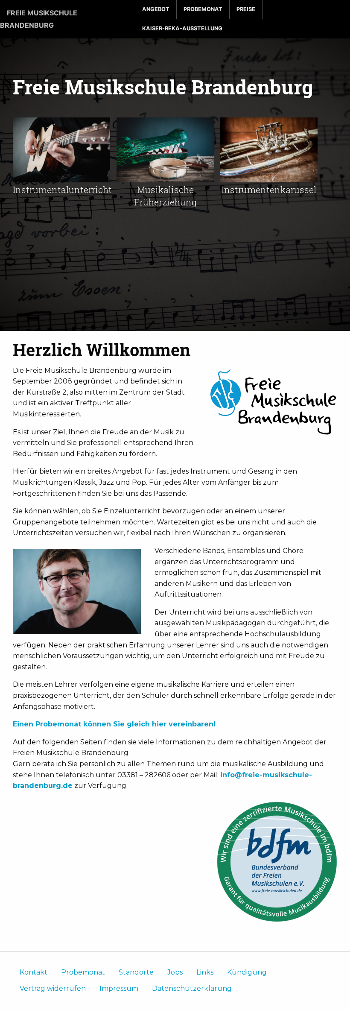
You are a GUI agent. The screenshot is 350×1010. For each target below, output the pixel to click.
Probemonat (203, 9)
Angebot (155, 9)
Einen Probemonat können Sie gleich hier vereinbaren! (114, 724)
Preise (245, 9)
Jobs (175, 972)
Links (204, 972)
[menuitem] (156, 9)
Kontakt (33, 972)
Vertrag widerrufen (53, 988)
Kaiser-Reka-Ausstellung (182, 28)
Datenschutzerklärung (192, 988)
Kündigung (247, 972)
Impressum (118, 988)
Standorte (136, 972)
